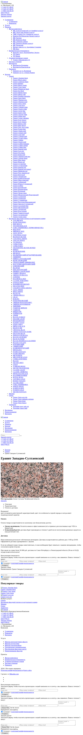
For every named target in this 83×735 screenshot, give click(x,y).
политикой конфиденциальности (22, 563)
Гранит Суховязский (20, 200)
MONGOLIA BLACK (20, 373)
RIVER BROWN (18, 321)
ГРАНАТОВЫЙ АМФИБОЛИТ (24, 262)
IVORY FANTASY (19, 352)
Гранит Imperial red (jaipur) (22, 169)
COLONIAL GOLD (19, 235)
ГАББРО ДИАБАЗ (19, 273)
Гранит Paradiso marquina (21, 96)
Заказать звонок (6, 14)
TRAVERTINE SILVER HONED (24, 248)
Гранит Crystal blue (19, 164)
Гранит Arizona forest (20, 158)
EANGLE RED (18, 282)
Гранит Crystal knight (20, 166)
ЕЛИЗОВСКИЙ (18, 266)
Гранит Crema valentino (21, 118)
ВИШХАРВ (17, 311)
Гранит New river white (21, 127)
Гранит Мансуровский (21, 180)
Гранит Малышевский (20, 207)
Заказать (4, 501)
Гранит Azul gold (19, 135)
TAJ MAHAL (17, 242)
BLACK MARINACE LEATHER (24, 341)
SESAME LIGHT (19, 319)
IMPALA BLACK (19, 326)
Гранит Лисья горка (20, 193)
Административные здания (18, 58)
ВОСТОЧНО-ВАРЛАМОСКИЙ (24, 264)
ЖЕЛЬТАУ (16, 253)
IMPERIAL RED (18, 231)
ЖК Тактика (17, 38)
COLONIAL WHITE (20, 238)
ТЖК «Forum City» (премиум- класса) (26, 34)
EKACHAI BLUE (19, 333)
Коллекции (9, 410)
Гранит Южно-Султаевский (22, 184)
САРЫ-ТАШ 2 (18, 246)
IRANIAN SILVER (19, 237)
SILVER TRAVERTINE (21, 368)
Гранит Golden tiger (19, 147)
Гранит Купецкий (19, 191)
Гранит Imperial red (19, 167)
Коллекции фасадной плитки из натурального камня (27, 218)
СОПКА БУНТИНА (20, 359)
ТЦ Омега (16, 54)
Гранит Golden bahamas (21, 144)
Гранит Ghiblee (18, 140)
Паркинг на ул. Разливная (22, 71)
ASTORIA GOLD (19, 379)
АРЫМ (15, 315)
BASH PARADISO (19, 222)
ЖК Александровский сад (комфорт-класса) (28, 31)
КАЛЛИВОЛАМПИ (20, 375)
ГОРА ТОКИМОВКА (20, 384)
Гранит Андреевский (20, 215)
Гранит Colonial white (20, 107)
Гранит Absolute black (20, 78)
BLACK (16, 361)
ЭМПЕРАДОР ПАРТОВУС (22, 302)
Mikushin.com (14, 674)
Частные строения (15, 62)
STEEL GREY (18, 324)
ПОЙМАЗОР (17, 313)
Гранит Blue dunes (19, 160)
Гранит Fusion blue (19, 129)
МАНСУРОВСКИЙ (20, 260)
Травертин (12, 405)
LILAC (15, 297)
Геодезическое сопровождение (15, 647)
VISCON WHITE (19, 240)
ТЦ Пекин (16, 56)
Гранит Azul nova (19, 105)
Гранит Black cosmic (20, 85)
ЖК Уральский (18, 45)
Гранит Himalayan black (21, 89)
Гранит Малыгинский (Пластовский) (26, 195)
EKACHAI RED (18, 286)
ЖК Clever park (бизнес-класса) (23, 32)
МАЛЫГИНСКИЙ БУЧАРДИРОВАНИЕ (27, 255)
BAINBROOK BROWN (21, 284)
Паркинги (12, 69)
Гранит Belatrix (18, 83)
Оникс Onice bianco (19, 403)
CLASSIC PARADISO (20, 280)
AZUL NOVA (17, 233)
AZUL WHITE (18, 290)
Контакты (8, 414)
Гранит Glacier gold (19, 142)
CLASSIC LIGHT (19, 370)
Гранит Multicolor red (20, 171)
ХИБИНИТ (17, 257)
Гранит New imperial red (21, 173)
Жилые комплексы (15, 29)
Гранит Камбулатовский (21, 178)
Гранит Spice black (19, 98)
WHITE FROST (18, 386)
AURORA (16, 277)
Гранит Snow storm (19, 103)
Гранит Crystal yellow (20, 138)
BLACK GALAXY (19, 342)
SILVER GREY (18, 363)
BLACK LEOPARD (20, 337)
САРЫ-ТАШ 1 (18, 244)
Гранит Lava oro (18, 151)
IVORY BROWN (19, 353)
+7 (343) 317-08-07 (7, 7)
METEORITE (17, 355)
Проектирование (10, 412)
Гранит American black (20, 82)
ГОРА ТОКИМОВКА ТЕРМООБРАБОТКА (28, 228)
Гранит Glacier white (20, 109)
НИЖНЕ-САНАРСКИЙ (21, 271)
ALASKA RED (18, 383)
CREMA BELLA (18, 295)
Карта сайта (27, 670)
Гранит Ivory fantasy (20, 122)
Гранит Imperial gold (20, 149)
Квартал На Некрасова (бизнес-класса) (26, 36)
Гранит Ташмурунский (21, 213)
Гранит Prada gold (19, 155)
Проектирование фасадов (13, 651)
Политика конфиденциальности (12, 670)
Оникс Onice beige (19, 401)
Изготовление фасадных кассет (16, 649)
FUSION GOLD (18, 390)
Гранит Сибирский (19, 182)
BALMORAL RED (19, 279)
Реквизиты (12, 23)
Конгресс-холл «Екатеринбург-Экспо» (26, 52)
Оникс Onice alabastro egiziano (23, 399)
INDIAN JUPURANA (20, 335)
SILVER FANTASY (20, 392)
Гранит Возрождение (20, 189)
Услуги (7, 25)
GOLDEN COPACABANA (22, 288)
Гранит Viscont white (20, 114)
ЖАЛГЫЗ (16, 268)
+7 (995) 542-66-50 (7, 11)
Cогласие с (18, 563)
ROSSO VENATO (19, 381)
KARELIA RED (18, 388)
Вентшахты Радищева (20, 65)
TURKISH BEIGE (19, 366)
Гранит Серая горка (20, 217)
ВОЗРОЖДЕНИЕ (19, 251)
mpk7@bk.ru (5, 12)
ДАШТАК (16, 310)
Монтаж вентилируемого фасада (16, 642)
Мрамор (11, 394)
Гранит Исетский (19, 175)
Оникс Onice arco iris (20, 397)
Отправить (5, 565)
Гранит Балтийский (20, 187)
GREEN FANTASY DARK (22, 332)
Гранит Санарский (19, 197)
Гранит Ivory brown (19, 120)
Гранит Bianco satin (19, 124)
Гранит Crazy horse (19, 87)
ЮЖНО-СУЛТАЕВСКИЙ (22, 259)
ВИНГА (15, 249)
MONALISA (17, 350)
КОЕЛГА (16, 299)
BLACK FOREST (19, 317)
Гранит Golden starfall (20, 145)
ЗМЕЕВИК (17, 306)
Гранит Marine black (20, 93)
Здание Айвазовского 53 (21, 60)
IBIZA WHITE (18, 291)
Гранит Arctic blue (19, 111)
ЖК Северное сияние (20, 41)
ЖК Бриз (16, 49)
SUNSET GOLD (18, 322)
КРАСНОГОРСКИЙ (20, 270)
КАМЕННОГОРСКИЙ (21, 348)
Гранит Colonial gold (20, 136)
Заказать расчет (6, 16)
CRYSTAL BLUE (19, 330)
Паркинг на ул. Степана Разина (24, 72)
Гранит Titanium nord (20, 102)
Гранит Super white (19, 113)
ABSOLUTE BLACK (20, 275)
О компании (9, 20)
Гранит (11, 76)
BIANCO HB (17, 328)
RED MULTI (17, 224)
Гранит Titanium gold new (21, 156)
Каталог (7, 74)
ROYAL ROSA (18, 377)
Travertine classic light (20, 408)
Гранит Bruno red (19, 162)
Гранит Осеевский (19, 198)
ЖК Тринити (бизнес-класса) (23, 43)
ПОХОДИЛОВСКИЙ (20, 301)
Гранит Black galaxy (20, 80)
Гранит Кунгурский (20, 211)
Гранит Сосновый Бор (20, 206)
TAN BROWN (18, 220)
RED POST (17, 229)
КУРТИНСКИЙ (18, 344)
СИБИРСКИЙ (18, 346)
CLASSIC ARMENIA (20, 372)
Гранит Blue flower (19, 125)
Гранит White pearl (19, 116)
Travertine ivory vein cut (21, 406)
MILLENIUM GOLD (20, 357)
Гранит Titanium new (20, 100)
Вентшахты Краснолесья (21, 67)
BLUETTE (16, 293)
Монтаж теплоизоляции (13, 645)
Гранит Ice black (18, 91)
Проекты (8, 27)
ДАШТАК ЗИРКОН (20, 308)
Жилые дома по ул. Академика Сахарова (27, 47)
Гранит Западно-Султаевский (23, 204)
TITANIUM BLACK (20, 226)
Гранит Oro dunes (19, 153)
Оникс (11, 395)
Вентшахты (13, 63)
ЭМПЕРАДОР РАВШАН (21, 304)
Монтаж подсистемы (12, 643)
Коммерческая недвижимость (19, 51)
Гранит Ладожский (19, 209)
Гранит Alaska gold (19, 131)
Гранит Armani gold (19, 133)
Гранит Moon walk (19, 94)
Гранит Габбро (18, 186)
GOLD (15, 364)
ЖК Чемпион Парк (19, 40)
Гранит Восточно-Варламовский (24, 202)
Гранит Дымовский (19, 176)
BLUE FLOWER (18, 339)
